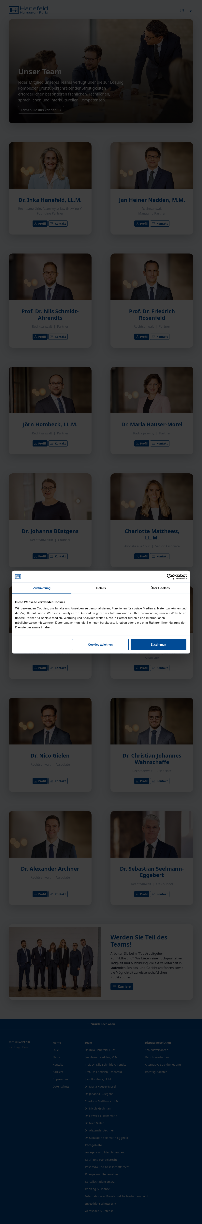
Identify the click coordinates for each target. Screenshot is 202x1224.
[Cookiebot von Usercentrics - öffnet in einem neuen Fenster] (169, 577)
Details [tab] (101, 588)
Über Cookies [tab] (160, 588)
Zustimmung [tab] (42, 588)
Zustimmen (158, 644)
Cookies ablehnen (100, 644)
